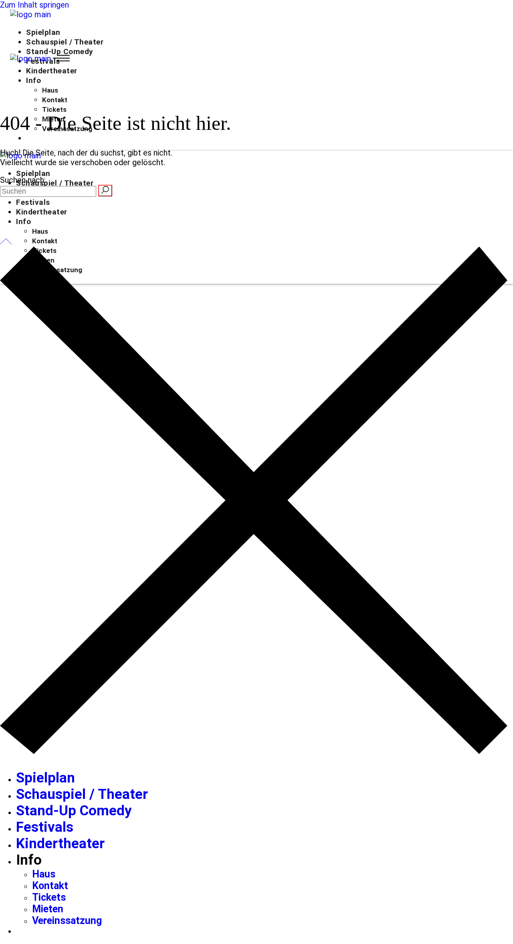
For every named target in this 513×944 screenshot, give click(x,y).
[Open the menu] (61, 58)
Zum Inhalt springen (34, 5)
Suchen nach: (23, 180)
